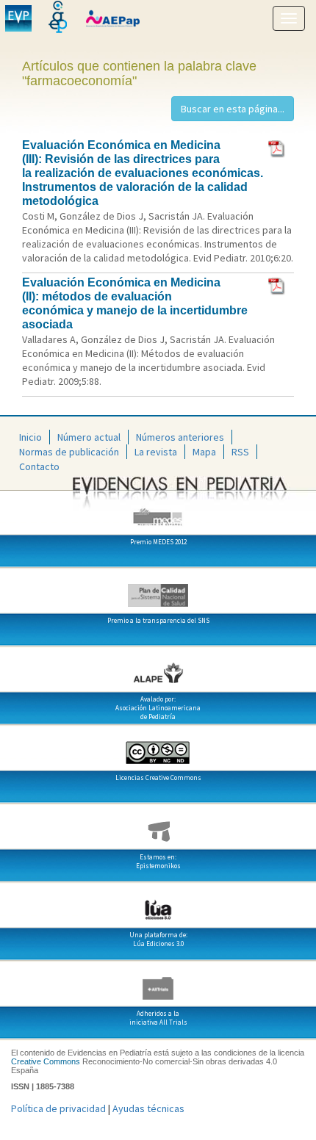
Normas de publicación (69, 451)
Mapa (204, 451)
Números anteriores (180, 437)
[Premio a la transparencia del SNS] (158, 589)
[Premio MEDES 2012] (158, 511)
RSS (240, 451)
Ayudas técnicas (148, 1108)
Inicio (30, 437)
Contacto (39, 466)
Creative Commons (45, 1061)
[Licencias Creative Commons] (158, 747)
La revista (155, 451)
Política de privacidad (58, 1108)
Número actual (89, 437)
